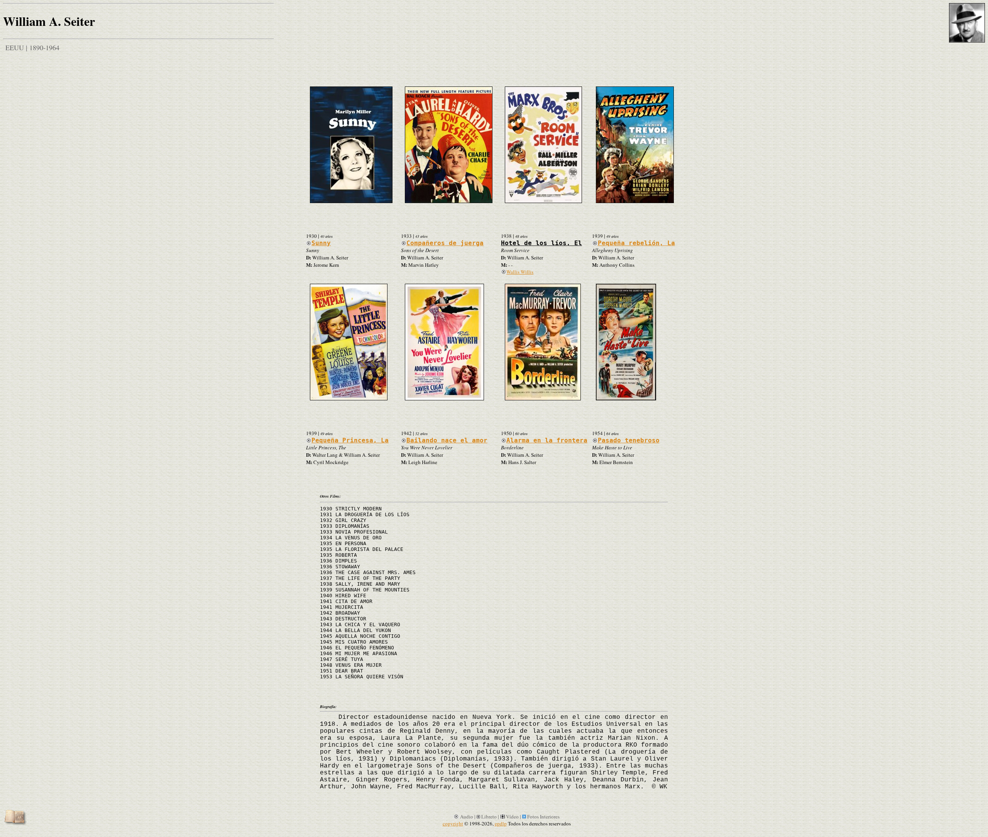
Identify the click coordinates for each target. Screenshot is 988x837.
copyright (453, 823)
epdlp (501, 823)
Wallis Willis (519, 271)
